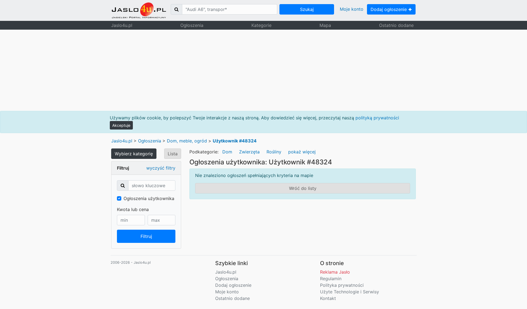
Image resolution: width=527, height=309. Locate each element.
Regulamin (330, 278)
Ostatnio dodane (396, 25)
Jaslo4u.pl (121, 25)
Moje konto (351, 9)
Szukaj (307, 9)
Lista (173, 153)
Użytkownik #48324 (235, 141)
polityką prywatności (377, 117)
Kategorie (261, 25)
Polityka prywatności (342, 285)
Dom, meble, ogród (187, 141)
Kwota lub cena (133, 209)
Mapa (325, 25)
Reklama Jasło (335, 272)
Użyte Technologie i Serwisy (349, 291)
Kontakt (328, 298)
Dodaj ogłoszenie (389, 9)
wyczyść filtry (160, 168)
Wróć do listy (302, 188)
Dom (227, 151)
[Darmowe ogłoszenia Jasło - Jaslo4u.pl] (138, 10)
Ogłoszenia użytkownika (149, 198)
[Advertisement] (263, 70)
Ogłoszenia (191, 25)
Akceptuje (121, 125)
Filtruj (146, 236)
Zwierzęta (249, 151)
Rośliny (274, 151)
